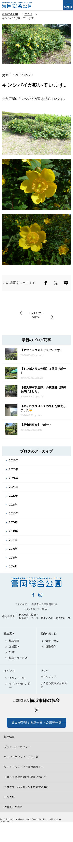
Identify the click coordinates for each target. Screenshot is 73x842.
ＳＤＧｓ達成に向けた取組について (25, 777)
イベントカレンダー (19, 685)
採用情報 (9, 736)
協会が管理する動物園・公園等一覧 (36, 722)
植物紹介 (50, 646)
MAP (12, 652)
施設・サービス (18, 657)
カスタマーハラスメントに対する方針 (26, 787)
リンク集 (9, 797)
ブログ (44, 670)
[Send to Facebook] (46, 283)
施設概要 (14, 640)
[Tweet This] (56, 283)
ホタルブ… (36, 313)
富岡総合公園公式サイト (22, 5)
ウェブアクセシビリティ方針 (21, 756)
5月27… (36, 317)
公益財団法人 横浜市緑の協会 (36, 700)
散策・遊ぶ (52, 640)
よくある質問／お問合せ (54, 685)
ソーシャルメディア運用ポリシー (24, 766)
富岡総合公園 (36, 582)
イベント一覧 (17, 677)
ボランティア (48, 676)
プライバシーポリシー (17, 746)
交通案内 (14, 646)
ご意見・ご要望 (13, 807)
